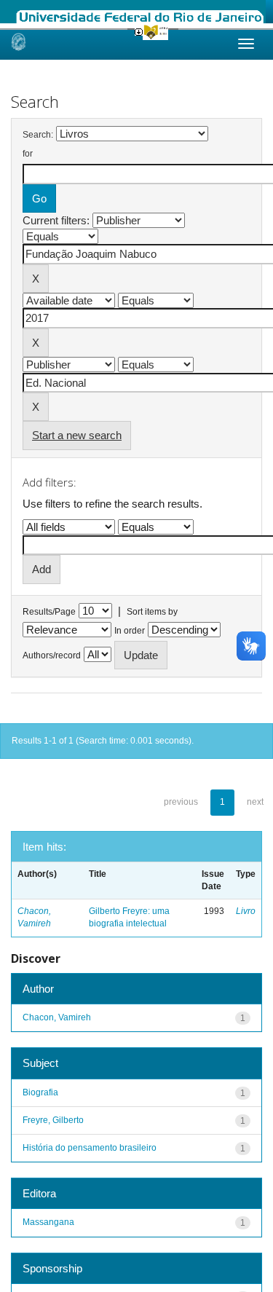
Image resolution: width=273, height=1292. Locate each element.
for (28, 154)
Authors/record (52, 655)
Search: (38, 135)
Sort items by (152, 612)
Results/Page (49, 612)
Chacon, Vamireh (57, 1017)
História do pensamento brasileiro (90, 1148)
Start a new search (77, 435)
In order (129, 631)
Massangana (48, 1222)
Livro (246, 911)
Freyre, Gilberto (53, 1120)
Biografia (40, 1092)
